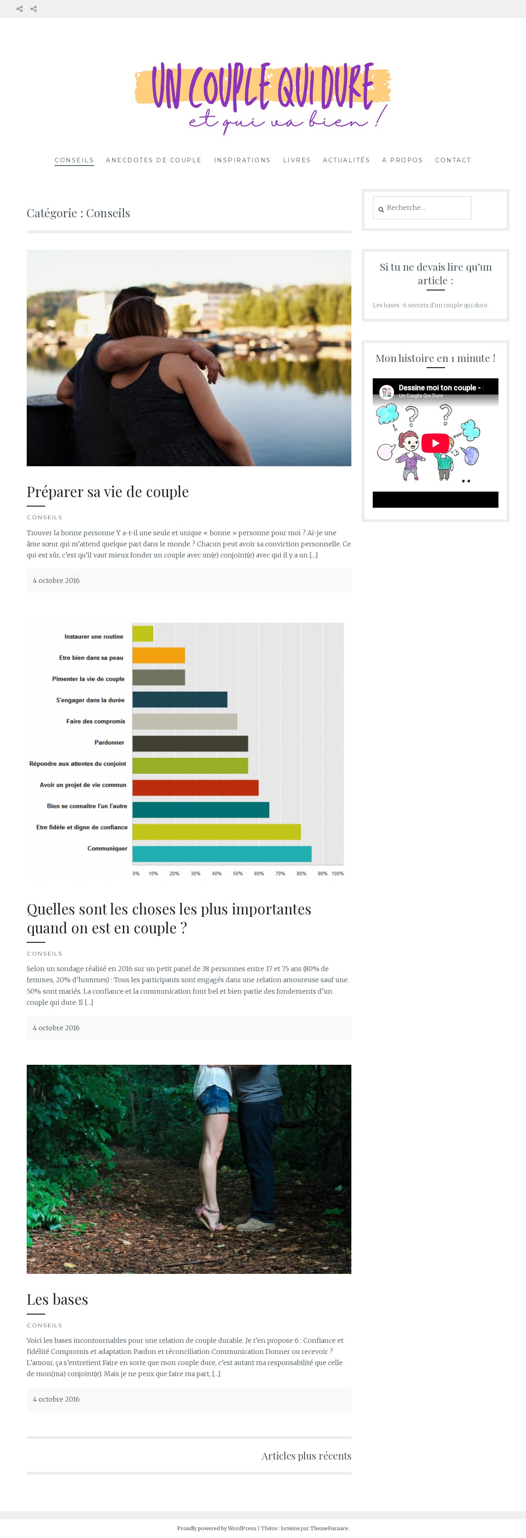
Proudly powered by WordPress (216, 1528)
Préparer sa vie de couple (108, 491)
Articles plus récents (306, 1455)
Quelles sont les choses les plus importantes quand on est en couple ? (169, 918)
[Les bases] (189, 1271)
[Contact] (33, 9)
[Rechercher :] (422, 208)
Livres (297, 160)
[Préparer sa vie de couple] (189, 464)
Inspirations (242, 160)
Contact (453, 160)
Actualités (346, 160)
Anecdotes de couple (154, 160)
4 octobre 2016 (56, 580)
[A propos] (19, 9)
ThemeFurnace (329, 1528)
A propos (402, 160)
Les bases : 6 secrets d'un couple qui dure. (431, 305)
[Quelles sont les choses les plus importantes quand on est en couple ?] (189, 881)
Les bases (57, 1298)
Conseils (74, 160)
